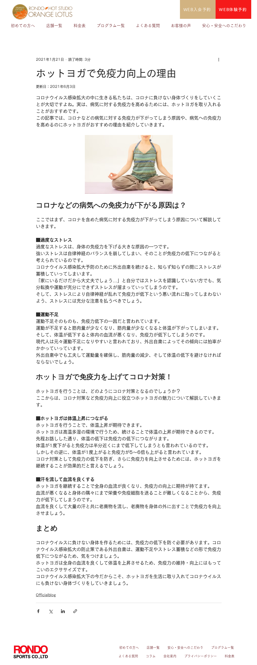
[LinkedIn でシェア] (62, 611)
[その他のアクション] (219, 59)
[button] (54, 25)
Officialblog (46, 595)
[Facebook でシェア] (38, 611)
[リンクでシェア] (75, 611)
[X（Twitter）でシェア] (50, 611)
